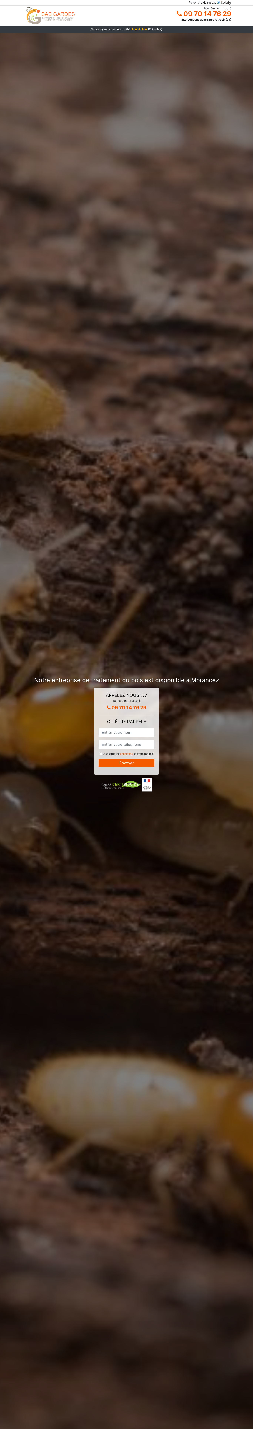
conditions (126, 753)
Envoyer (126, 763)
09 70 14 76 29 (206, 14)
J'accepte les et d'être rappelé (128, 753)
